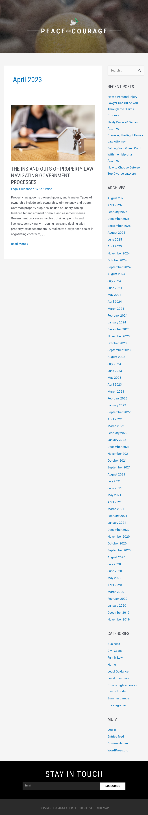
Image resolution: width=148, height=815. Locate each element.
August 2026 (116, 198)
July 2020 (114, 564)
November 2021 (119, 453)
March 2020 (116, 592)
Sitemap (103, 808)
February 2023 (117, 398)
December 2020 (119, 529)
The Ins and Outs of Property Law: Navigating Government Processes (53, 175)
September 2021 (119, 467)
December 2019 (119, 612)
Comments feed (119, 743)
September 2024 (119, 267)
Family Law (115, 657)
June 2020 (115, 571)
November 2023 (119, 336)
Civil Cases (115, 650)
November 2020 (119, 536)
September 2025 (119, 226)
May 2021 (114, 495)
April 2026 (115, 205)
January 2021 (117, 522)
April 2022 (115, 419)
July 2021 (114, 481)
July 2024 (114, 281)
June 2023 (115, 371)
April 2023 (115, 384)
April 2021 (115, 502)
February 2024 (117, 315)
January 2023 (117, 405)
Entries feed (116, 736)
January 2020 (117, 605)
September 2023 (119, 350)
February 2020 (117, 598)
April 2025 (115, 246)
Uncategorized (117, 705)
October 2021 (117, 460)
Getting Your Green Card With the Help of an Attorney (124, 154)
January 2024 (117, 322)
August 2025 (116, 232)
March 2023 (116, 391)
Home (112, 664)
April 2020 (115, 585)
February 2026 (117, 212)
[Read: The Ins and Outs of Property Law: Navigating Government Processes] (53, 133)
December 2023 (119, 329)
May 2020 (114, 578)
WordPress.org (118, 750)
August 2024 (116, 274)
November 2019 (119, 619)
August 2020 (116, 557)
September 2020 (119, 550)
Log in (112, 729)
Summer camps (118, 698)
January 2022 (117, 440)
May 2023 (114, 377)
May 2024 (114, 295)
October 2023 (117, 343)
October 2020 (117, 543)
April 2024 (115, 301)
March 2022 (116, 426)
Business (114, 644)
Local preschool (118, 678)
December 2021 (119, 447)
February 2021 (117, 516)
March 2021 (116, 509)
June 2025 (115, 239)
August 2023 (116, 357)
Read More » (19, 243)
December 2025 (119, 218)
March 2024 (116, 308)
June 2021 (115, 488)
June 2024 (115, 288)
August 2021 (116, 474)
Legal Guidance (21, 189)
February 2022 (117, 433)
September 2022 (119, 412)
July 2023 (114, 364)
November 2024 (119, 253)
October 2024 (117, 260)
